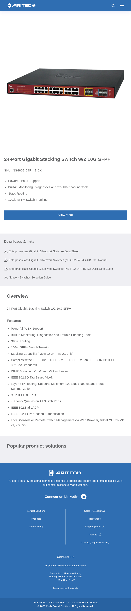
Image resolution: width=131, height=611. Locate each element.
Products (36, 518)
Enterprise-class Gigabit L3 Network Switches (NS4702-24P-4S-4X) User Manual (58, 260)
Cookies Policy (78, 602)
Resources (95, 518)
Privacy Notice (58, 602)
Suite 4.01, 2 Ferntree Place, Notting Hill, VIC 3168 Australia (65, 575)
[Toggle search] (113, 5)
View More (65, 215)
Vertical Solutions (36, 510)
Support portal (92, 526)
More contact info (63, 588)
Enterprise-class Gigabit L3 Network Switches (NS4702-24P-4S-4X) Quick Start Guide (61, 268)
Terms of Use (40, 602)
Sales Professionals (94, 510)
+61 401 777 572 (65, 580)
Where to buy (36, 526)
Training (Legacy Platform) (95, 542)
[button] (122, 5)
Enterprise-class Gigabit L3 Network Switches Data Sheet (43, 251)
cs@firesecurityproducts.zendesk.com (65, 565)
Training (93, 534)
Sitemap (93, 602)
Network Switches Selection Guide (30, 277)
